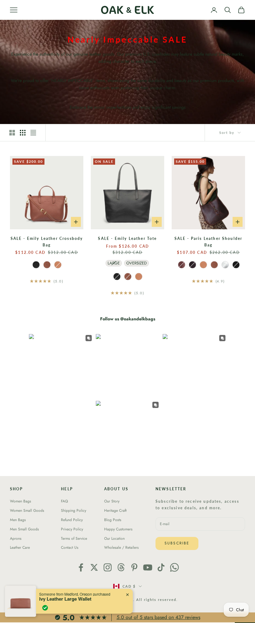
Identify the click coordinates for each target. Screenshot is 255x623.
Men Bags (18, 520)
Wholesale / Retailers (121, 547)
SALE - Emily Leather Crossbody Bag (47, 241)
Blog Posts (112, 520)
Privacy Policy (72, 529)
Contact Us (69, 547)
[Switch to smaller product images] (23, 132)
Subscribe (177, 543)
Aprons (15, 538)
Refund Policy (72, 520)
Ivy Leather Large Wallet (65, 599)
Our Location (114, 538)
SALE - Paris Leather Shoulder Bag (208, 241)
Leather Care (20, 547)
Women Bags (20, 501)
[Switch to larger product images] (12, 132)
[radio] (35, 264)
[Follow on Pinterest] (134, 567)
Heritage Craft (115, 510)
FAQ (64, 501)
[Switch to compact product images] (33, 132)
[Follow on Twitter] (94, 567)
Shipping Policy (73, 510)
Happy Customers (118, 529)
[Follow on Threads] (121, 567)
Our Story (111, 501)
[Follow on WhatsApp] (174, 567)
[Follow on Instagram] (108, 567)
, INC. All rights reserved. (150, 600)
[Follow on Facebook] (81, 567)
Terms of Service (74, 538)
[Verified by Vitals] (45, 608)
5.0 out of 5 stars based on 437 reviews (158, 617)
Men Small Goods (24, 529)
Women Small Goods (27, 510)
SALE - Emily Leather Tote (127, 238)
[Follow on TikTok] (161, 567)
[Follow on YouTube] (148, 567)
